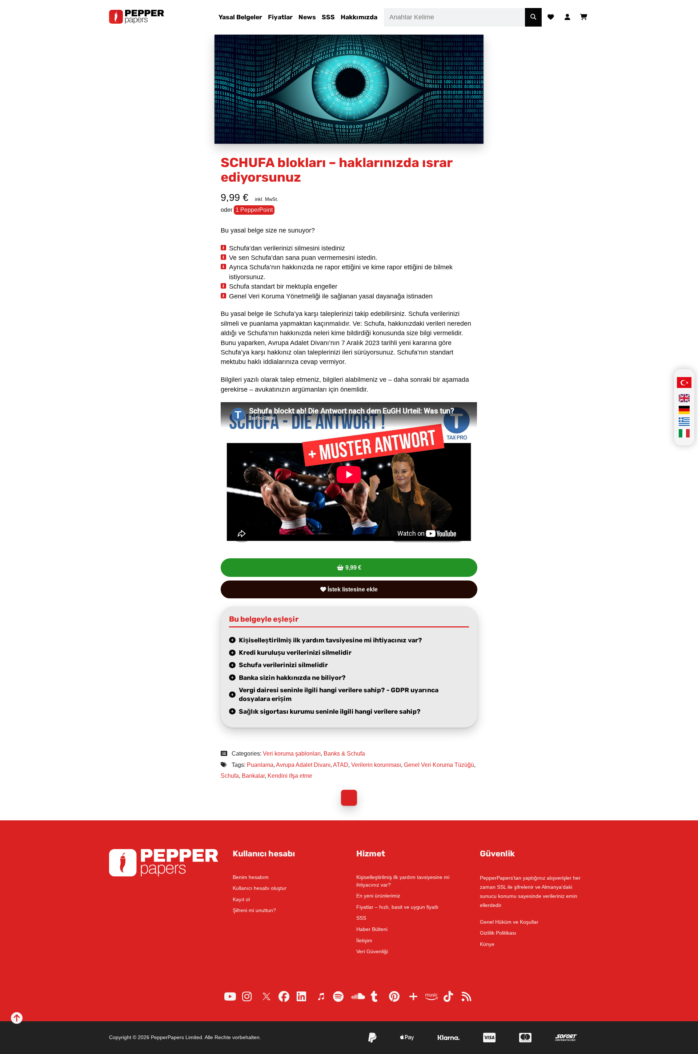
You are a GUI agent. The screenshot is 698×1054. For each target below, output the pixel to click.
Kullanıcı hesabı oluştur (259, 888)
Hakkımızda (359, 17)
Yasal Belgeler (240, 17)
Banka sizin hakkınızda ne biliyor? (292, 677)
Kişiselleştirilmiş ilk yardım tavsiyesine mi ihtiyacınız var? (330, 640)
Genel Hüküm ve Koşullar (509, 922)
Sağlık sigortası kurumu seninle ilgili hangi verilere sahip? (330, 711)
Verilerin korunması (376, 765)
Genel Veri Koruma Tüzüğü (439, 765)
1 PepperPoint (254, 210)
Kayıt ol (241, 899)
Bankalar (253, 776)
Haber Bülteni (372, 929)
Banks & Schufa (344, 753)
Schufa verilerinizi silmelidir (283, 665)
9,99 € (353, 567)
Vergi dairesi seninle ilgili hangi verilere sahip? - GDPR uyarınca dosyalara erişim (338, 694)
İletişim (364, 940)
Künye (487, 944)
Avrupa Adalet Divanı (303, 765)
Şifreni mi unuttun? (254, 910)
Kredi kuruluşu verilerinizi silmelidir (295, 652)
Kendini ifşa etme (290, 776)
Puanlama (260, 765)
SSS (328, 17)
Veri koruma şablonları (292, 753)
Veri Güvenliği (372, 951)
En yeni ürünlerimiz (378, 896)
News (307, 17)
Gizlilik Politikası (498, 933)
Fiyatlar (280, 17)
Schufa (230, 776)
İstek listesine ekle (352, 589)
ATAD (340, 765)
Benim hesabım (251, 877)
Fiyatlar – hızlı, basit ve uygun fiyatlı (397, 907)
